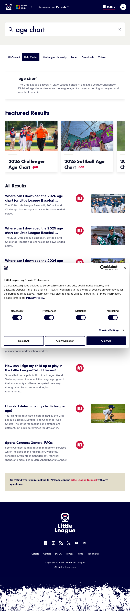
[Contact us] (84, 543)
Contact (47, 553)
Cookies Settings (109, 330)
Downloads (88, 57)
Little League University (54, 57)
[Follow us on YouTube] (76, 543)
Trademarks (93, 553)
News (74, 57)
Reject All (23, 340)
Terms (80, 553)
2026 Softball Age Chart (84, 164)
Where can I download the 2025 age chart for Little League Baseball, (34, 230)
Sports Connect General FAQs (29, 443)
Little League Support (84, 480)
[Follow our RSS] (61, 543)
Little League (78, 562)
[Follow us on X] (69, 543)
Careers (35, 553)
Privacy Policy (35, 297)
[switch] (49, 317)
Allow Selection (65, 340)
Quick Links (24, 6)
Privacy (69, 553)
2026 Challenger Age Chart (26, 164)
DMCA (58, 553)
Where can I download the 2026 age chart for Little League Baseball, (34, 198)
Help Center (30, 57)
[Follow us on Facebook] (45, 543)
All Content (13, 57)
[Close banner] (125, 268)
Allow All (106, 340)
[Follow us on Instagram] (53, 543)
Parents (61, 7)
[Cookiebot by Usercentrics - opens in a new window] (102, 267)
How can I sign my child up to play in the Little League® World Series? (33, 368)
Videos (102, 57)
